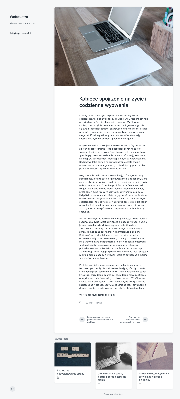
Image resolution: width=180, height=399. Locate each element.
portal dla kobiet (106, 294)
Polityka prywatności (20, 33)
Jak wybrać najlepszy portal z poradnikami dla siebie (112, 376)
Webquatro (19, 17)
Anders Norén (117, 394)
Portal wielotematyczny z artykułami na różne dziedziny (154, 376)
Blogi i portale (95, 303)
